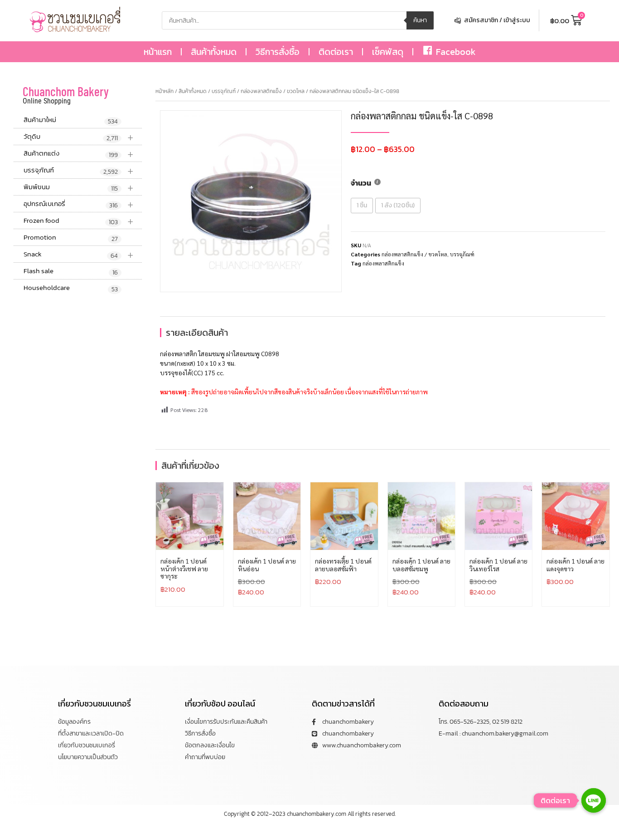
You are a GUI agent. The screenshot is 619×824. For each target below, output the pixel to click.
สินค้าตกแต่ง (79, 153)
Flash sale (71, 271)
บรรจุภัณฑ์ (79, 170)
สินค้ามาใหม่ (71, 120)
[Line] (593, 800)
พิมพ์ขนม (79, 187)
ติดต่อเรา (336, 52)
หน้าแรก (158, 52)
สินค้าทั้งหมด (214, 52)
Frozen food (79, 220)
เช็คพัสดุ (387, 52)
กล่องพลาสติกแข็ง (383, 263)
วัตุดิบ (79, 136)
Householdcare (71, 288)
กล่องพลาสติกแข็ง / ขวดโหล (273, 91)
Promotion (71, 238)
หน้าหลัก (164, 91)
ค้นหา (420, 20)
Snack (79, 254)
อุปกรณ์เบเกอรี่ (79, 204)
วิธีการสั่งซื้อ (278, 52)
